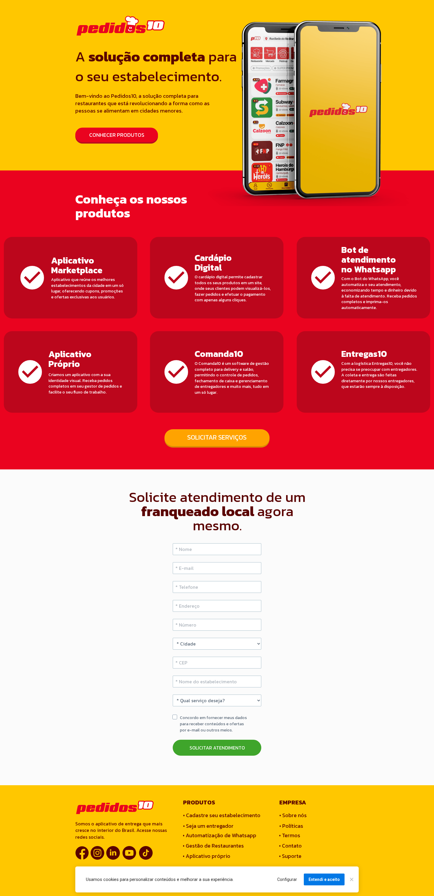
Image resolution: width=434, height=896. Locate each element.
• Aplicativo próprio (206, 856)
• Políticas (291, 826)
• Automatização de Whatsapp (219, 835)
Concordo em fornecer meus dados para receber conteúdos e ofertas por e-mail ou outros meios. (214, 724)
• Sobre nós (293, 815)
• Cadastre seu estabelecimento (221, 815)
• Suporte (290, 856)
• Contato (290, 846)
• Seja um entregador (208, 826)
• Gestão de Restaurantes (213, 846)
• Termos (289, 835)
